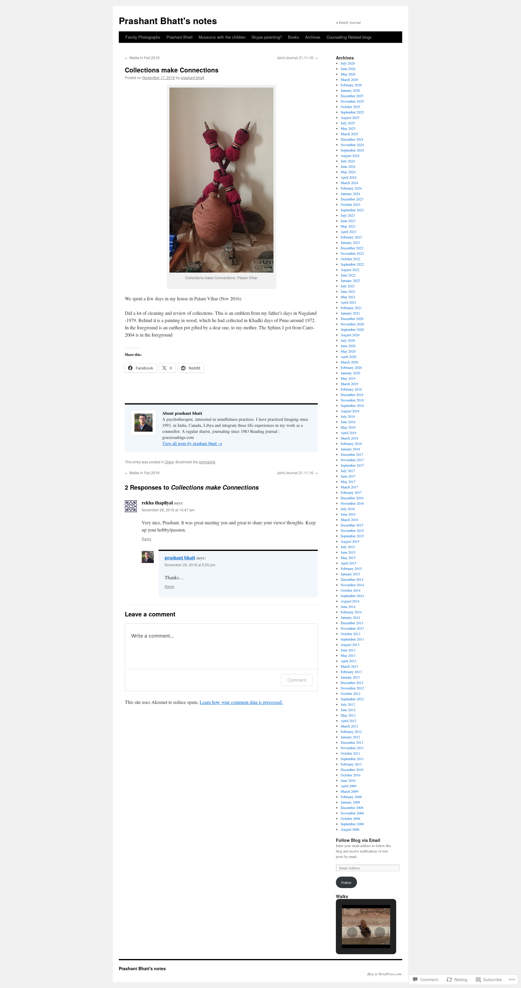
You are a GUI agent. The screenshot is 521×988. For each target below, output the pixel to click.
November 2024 (352, 144)
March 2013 (349, 666)
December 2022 (352, 247)
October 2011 (350, 753)
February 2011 (351, 764)
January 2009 (350, 802)
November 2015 (352, 530)
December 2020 (352, 318)
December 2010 (352, 769)
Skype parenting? (266, 37)
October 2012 (350, 693)
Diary (169, 461)
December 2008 (352, 807)
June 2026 (348, 68)
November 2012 (352, 688)
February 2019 (351, 389)
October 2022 (350, 258)
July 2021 (348, 285)
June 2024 (348, 166)
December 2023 (352, 199)
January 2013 (350, 677)
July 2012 (348, 704)
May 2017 (348, 481)
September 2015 (352, 535)
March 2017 (349, 486)
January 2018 (350, 448)
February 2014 (351, 611)
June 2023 (348, 220)
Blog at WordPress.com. (384, 973)
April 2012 (348, 720)
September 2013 (352, 639)
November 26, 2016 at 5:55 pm (190, 564)
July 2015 (348, 546)
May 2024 (348, 171)
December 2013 (352, 622)
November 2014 (352, 584)
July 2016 (348, 508)
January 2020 (350, 372)
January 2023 (350, 242)
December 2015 (352, 525)
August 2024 (350, 155)
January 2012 (350, 736)
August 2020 (350, 334)
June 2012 (348, 709)
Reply (146, 538)
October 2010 (350, 774)
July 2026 (348, 63)
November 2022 (352, 253)
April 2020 (348, 356)
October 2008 (350, 818)
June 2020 (348, 345)
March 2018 (349, 438)
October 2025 (350, 106)
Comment (296, 680)
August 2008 (350, 829)
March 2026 (349, 79)
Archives (312, 37)
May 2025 (348, 128)
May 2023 (348, 226)
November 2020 (352, 323)
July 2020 (348, 340)
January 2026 (350, 90)
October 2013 (350, 633)
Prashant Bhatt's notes (168, 20)
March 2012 (349, 726)
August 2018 (350, 410)
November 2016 (352, 503)
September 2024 (352, 150)
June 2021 (348, 291)
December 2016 (352, 497)
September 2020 (352, 329)
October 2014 (350, 590)
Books (293, 37)
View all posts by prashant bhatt (192, 443)
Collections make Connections (172, 69)
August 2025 (350, 117)
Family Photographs (142, 37)
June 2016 (348, 514)
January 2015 (350, 573)
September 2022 (352, 264)
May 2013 (348, 655)
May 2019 (348, 378)
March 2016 (349, 519)
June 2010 (348, 780)
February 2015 (351, 568)
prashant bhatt (192, 77)
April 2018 (348, 432)
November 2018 (352, 400)
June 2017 (348, 476)
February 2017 (351, 492)
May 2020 (348, 351)
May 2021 (348, 296)
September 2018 (352, 405)
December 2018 (352, 394)
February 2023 (351, 237)
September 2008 (352, 823)
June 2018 (348, 421)
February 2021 (351, 307)
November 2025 (352, 101)
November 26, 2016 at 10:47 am (168, 509)
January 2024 (350, 193)
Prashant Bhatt (179, 37)
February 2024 (351, 188)
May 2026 (348, 74)
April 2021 (348, 302)
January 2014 (350, 617)
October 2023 (350, 204)
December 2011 (352, 742)
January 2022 (350, 280)
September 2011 (352, 758)
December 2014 (352, 579)
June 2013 (348, 649)
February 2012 (351, 731)
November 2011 (352, 747)
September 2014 (352, 595)
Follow (346, 882)
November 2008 (352, 813)
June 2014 (348, 606)
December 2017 (352, 454)
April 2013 (348, 660)
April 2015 (348, 563)
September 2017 (352, 465)
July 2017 (348, 470)
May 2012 (348, 715)
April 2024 (348, 177)
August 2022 (350, 269)
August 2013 (350, 644)
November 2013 (352, 628)
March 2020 (349, 362)
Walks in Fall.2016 (142, 57)
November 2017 (352, 459)
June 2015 (348, 552)
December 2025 (352, 95)
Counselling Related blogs (349, 37)
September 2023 (352, 209)
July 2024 (348, 160)
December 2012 (352, 682)
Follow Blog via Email (358, 840)
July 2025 (348, 122)
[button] (352, 932)
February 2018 (351, 443)
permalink (207, 461)
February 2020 (351, 367)
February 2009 (351, 796)
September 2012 (352, 698)
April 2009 (348, 785)
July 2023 (348, 215)
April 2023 (348, 231)
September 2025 (352, 112)
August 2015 (350, 541)
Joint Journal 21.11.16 (297, 57)
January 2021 (350, 313)
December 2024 (352, 139)
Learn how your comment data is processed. (241, 702)
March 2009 (349, 791)
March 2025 (349, 133)
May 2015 (348, 557)
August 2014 (350, 601)
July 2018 (348, 416)
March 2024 (349, 182)
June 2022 (348, 275)
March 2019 (349, 383)
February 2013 (351, 671)
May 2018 (348, 427)
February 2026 (351, 84)
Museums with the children (222, 37)
